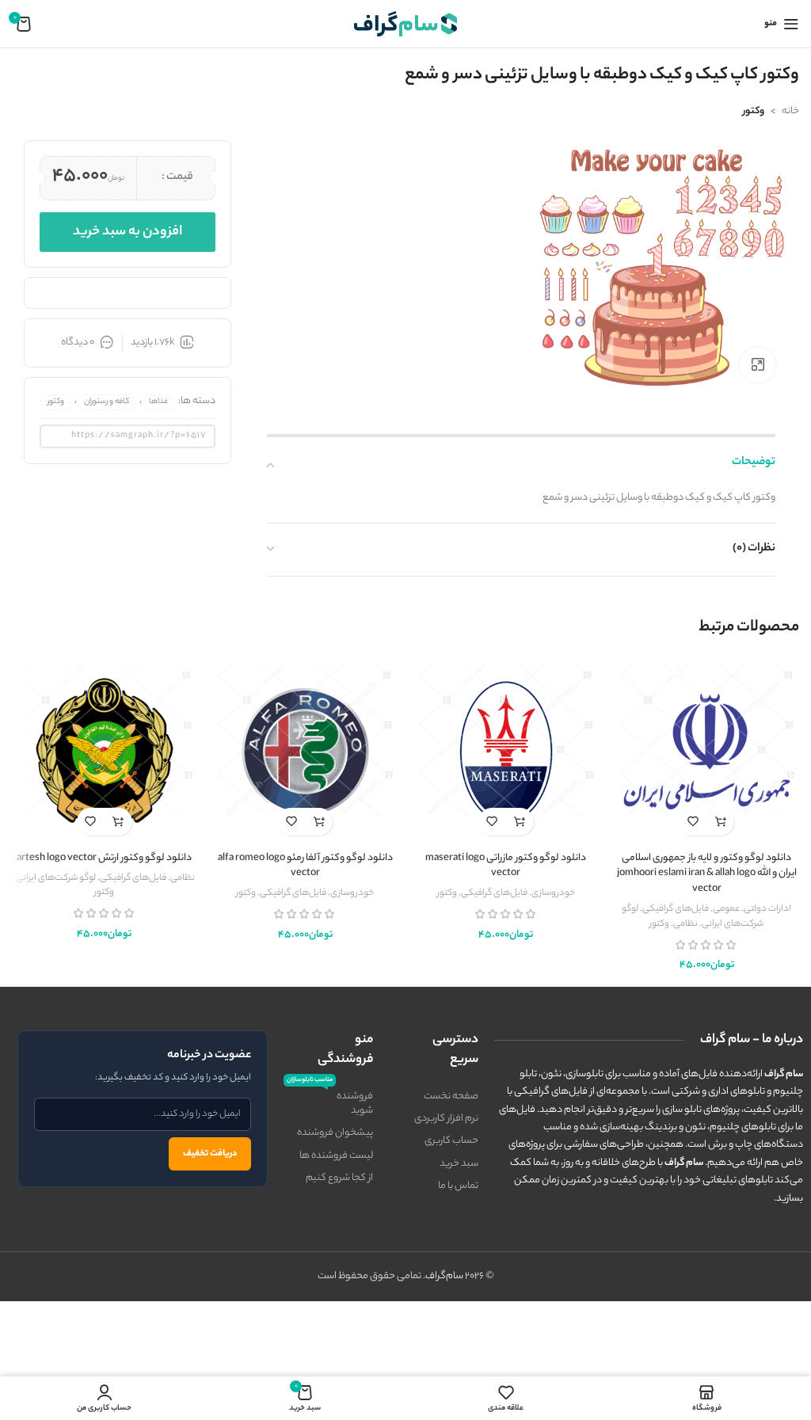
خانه (790, 111)
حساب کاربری (451, 1141)
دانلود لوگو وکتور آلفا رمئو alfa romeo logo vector (305, 866)
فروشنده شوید (330, 1102)
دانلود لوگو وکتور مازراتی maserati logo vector (505, 866)
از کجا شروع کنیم (339, 1178)
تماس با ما (458, 1186)
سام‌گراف (444, 1276)
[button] (720, 822)
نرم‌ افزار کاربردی (446, 1118)
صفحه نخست (451, 1096)
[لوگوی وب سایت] (405, 23)
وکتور (753, 111)
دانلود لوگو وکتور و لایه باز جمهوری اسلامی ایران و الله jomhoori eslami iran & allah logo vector (707, 873)
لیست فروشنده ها (336, 1156)
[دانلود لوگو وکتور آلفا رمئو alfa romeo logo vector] (305, 751)
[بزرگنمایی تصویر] (757, 365)
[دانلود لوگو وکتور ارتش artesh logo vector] (104, 751)
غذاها (158, 402)
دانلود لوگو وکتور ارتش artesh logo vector (104, 858)
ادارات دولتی (767, 909)
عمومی (726, 909)
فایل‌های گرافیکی (675, 909)
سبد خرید (459, 1163)
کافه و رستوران (106, 402)
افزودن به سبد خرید (127, 232)
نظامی (685, 924)
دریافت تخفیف (210, 1154)
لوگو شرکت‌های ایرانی (56, 878)
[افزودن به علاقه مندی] (692, 822)
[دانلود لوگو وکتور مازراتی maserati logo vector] (506, 751)
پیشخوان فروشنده (335, 1133)
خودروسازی (553, 893)
